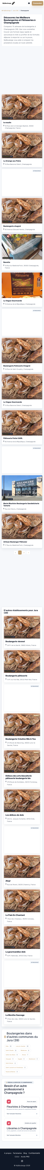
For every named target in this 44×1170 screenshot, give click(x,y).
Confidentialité (34, 1153)
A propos (7, 1153)
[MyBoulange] (10, 3)
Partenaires (17, 1153)
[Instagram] (22, 1161)
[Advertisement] (22, 70)
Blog (25, 1153)
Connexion (37, 3)
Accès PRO (25, 1157)
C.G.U (17, 1157)
